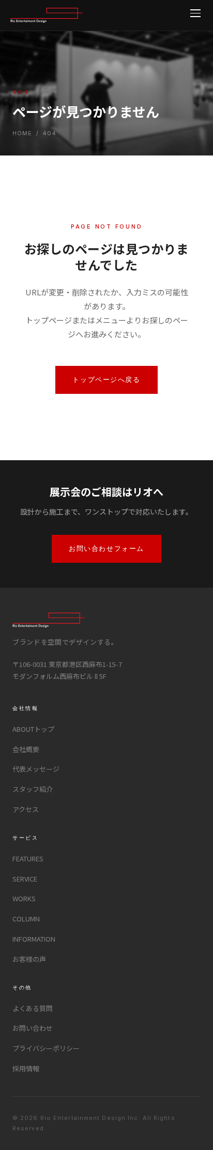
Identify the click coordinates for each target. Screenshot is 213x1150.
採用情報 (25, 1068)
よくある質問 (32, 1008)
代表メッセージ (35, 769)
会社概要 (25, 749)
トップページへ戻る (106, 379)
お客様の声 (29, 959)
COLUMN (26, 919)
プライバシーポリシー (46, 1048)
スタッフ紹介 (32, 789)
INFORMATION (33, 939)
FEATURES (27, 858)
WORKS (24, 898)
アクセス (25, 809)
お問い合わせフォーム (106, 548)
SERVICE (24, 879)
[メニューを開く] (195, 13)
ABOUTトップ (33, 729)
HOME (22, 133)
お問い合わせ (32, 1028)
